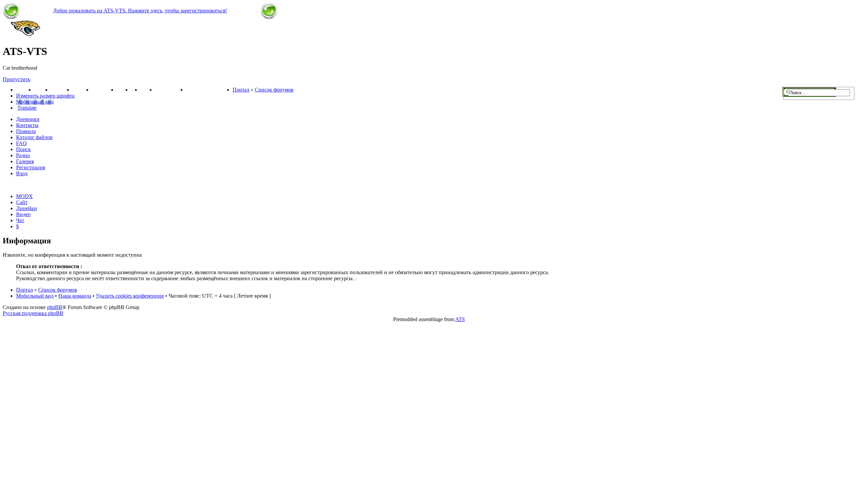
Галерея (82, 90)
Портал (25, 90)
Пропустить (16, 79)
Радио (23, 155)
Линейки (61, 90)
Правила (26, 131)
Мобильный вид (35, 102)
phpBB (54, 307)
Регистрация (170, 90)
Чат (20, 220)
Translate (27, 108)
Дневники (28, 119)
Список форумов (274, 90)
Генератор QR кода (209, 90)
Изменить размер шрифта (45, 96)
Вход (21, 173)
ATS (460, 319)
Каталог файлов (34, 137)
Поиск (23, 149)
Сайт (21, 202)
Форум (42, 90)
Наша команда (74, 296)
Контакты (104, 90)
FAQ (21, 143)
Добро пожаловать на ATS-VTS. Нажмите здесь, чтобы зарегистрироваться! (140, 10)
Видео (124, 90)
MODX (24, 196)
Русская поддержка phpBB (33, 313)
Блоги (147, 90)
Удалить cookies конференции (130, 296)
